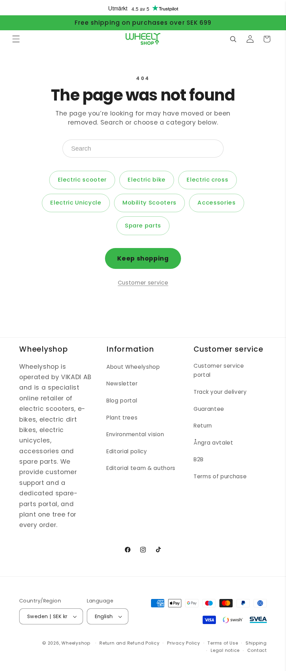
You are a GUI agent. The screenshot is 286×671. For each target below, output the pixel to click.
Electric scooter (82, 180)
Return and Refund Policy (129, 643)
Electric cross (207, 180)
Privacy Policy (183, 643)
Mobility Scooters (149, 203)
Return (203, 425)
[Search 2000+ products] (233, 39)
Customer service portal (219, 370)
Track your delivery (220, 392)
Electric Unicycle (75, 203)
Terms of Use (223, 643)
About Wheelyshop (133, 366)
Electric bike (147, 180)
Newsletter (122, 383)
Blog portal (121, 400)
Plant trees (121, 417)
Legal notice (225, 650)
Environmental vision (135, 434)
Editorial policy (126, 451)
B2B (199, 459)
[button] (16, 39)
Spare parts (143, 226)
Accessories (216, 203)
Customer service (143, 282)
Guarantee (209, 409)
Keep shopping (143, 258)
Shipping (256, 643)
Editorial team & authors (140, 468)
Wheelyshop (75, 643)
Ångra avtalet (213, 442)
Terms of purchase (220, 476)
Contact (257, 650)
